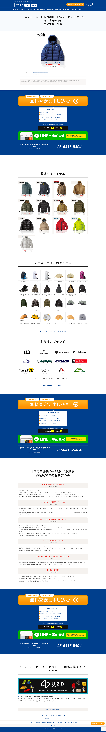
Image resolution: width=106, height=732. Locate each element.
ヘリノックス (79, 356)
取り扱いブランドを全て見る (54, 385)
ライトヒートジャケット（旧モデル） (59, 309)
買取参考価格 (51, 9)
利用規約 (68, 722)
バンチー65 (23, 281)
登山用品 (34, 5)
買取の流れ (43, 9)
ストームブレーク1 (71, 323)
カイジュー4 (47, 323)
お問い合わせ (67, 9)
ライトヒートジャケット (47, 308)
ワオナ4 (70, 308)
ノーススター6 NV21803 (23, 323)
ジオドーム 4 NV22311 (82, 323)
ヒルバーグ (44, 364)
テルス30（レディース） (82, 281)
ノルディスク (44, 373)
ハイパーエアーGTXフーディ (47, 295)
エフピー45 (47, 281)
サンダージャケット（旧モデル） (35, 309)
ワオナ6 (82, 308)
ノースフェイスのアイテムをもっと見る (54, 331)
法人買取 (44, 722)
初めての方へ (16, 9)
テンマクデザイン (26, 364)
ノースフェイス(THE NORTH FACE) (40, 72)
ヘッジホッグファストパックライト (23, 295)
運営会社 (50, 722)
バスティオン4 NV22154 (35, 323)
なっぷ (53, 725)
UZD (19, 696)
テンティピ (26, 373)
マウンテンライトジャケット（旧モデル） (70, 295)
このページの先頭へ (54, 709)
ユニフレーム (62, 364)
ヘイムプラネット (44, 356)
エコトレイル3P (59, 281)
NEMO (79, 364)
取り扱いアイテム (25, 9)
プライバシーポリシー (59, 722)
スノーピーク (62, 356)
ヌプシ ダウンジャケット (82, 295)
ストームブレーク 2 (59, 323)
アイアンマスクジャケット (35, 295)
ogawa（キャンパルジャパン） (79, 373)
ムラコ (26, 356)
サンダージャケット (23, 308)
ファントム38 (35, 281)
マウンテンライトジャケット (59, 295)
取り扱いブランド (35, 9)
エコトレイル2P (70, 281)
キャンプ (27, 5)
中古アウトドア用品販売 (77, 9)
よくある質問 (59, 9)
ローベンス (61, 373)
